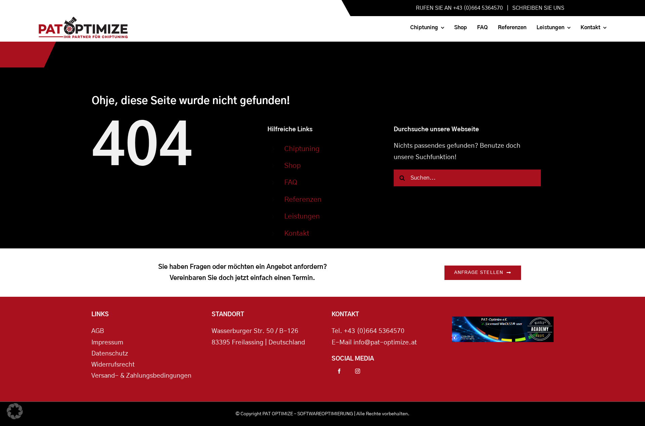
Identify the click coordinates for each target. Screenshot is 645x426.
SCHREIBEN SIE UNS (538, 8)
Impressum (107, 342)
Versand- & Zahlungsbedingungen (141, 376)
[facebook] (339, 371)
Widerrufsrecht (113, 365)
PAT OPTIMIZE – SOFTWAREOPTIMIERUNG (307, 414)
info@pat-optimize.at (385, 342)
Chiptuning (301, 148)
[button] (15, 411)
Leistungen (302, 216)
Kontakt (296, 233)
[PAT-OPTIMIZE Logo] (83, 20)
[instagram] (357, 371)
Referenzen (302, 199)
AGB (97, 331)
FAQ (290, 182)
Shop (292, 165)
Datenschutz (109, 353)
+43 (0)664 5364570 (374, 331)
